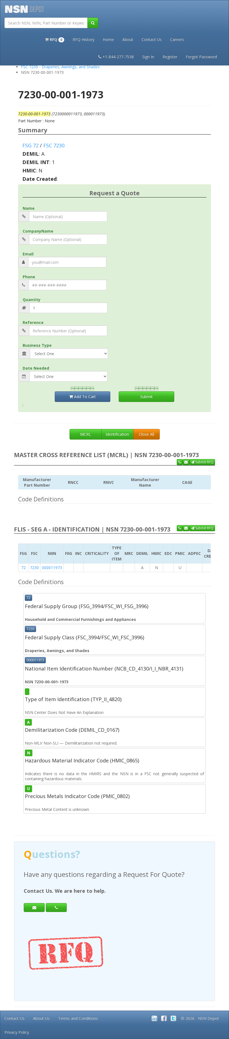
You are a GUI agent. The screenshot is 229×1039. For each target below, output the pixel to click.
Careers (177, 39)
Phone (29, 276)
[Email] (34, 907)
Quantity (31, 299)
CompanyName (38, 231)
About (127, 39)
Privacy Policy (16, 1032)
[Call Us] (180, 462)
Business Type (37, 345)
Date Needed (36, 368)
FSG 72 (30, 145)
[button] (54, 39)
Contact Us (152, 39)
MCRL (85, 434)
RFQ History (83, 39)
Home (108, 39)
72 (23, 567)
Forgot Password (201, 56)
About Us (41, 1018)
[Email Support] (186, 462)
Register (170, 56)
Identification (117, 434)
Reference (33, 322)
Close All (146, 434)
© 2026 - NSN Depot (200, 1018)
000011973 (52, 567)
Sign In (148, 56)
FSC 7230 (54, 145)
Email (28, 254)
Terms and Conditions (78, 1018)
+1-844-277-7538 (118, 56)
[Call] (56, 907)
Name (29, 208)
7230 (34, 567)
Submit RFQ (203, 462)
